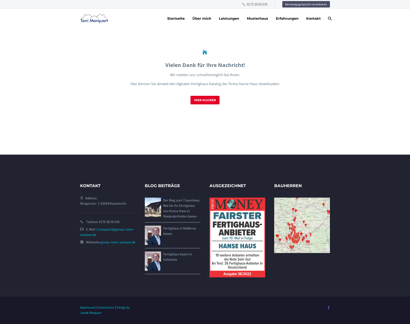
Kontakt (313, 18)
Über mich (201, 18)
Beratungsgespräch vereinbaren (306, 4)
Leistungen (229, 18)
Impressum (87, 307)
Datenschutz (105, 307)
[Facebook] (328, 307)
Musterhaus (257, 18)
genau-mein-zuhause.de (117, 242)
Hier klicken (205, 100)
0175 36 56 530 (257, 4)
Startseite (176, 18)
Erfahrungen (287, 18)
